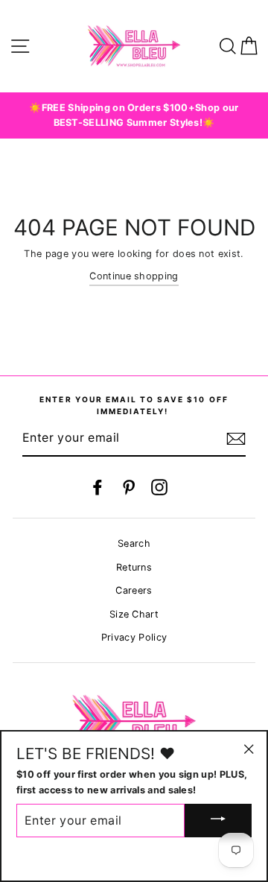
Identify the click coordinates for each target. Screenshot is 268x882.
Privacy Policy (134, 637)
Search (134, 543)
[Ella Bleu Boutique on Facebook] (97, 487)
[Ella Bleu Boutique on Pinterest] (129, 487)
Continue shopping (133, 276)
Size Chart (134, 614)
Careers (133, 590)
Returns (134, 567)
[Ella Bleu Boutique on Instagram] (159, 487)
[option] (134, 116)
